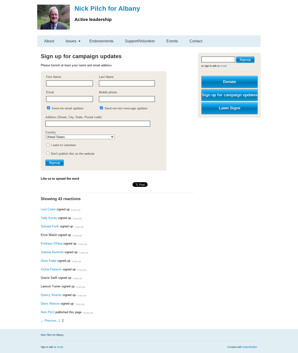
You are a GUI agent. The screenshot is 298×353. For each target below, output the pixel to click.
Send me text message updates (126, 108)
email (223, 65)
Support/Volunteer (140, 41)
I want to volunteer (63, 145)
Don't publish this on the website (72, 153)
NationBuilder (249, 347)
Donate (229, 82)
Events (172, 41)
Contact (196, 41)
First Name (53, 77)
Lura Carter (48, 209)
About (49, 41)
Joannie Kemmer (52, 252)
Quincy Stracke (51, 295)
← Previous (49, 320)
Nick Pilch (47, 312)
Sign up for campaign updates (229, 95)
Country (50, 132)
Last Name (106, 77)
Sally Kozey (49, 218)
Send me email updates (67, 108)
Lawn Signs (229, 108)
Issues (71, 41)
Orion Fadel (48, 260)
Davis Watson (50, 303)
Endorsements (101, 41)
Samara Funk (50, 226)
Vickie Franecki (51, 269)
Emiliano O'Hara (51, 243)
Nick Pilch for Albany (107, 8)
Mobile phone (108, 92)
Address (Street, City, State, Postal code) (73, 117)
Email (50, 92)
